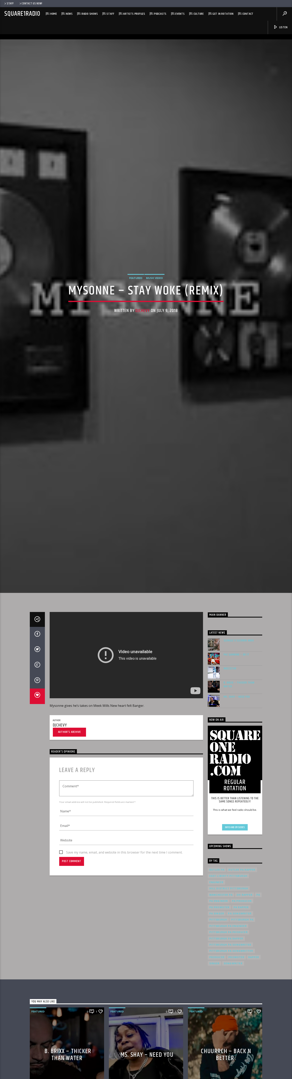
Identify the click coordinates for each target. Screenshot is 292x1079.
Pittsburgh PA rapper (226, 980)
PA (258, 936)
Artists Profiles (134, 13)
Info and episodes (235, 869)
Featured (135, 297)
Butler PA (217, 911)
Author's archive (69, 773)
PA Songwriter (239, 955)
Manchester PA (221, 936)
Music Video (154, 297)
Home (53, 13)
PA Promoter (219, 949)
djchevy (142, 329)
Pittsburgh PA (242, 961)
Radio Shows (90, 13)
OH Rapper (244, 936)
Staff (10, 3)
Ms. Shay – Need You (237, 738)
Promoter (236, 998)
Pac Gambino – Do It (236, 696)
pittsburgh (218, 961)
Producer (217, 998)
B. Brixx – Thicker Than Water (239, 726)
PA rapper (241, 949)
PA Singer (216, 955)
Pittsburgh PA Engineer (228, 967)
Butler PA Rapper (241, 911)
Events (180, 13)
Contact (248, 13)
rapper (253, 998)
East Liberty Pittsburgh (228, 917)
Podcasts (160, 13)
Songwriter (233, 1005)
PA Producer (242, 942)
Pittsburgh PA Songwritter (231, 992)
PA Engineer (218, 942)
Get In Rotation (223, 13)
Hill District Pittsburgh (228, 930)
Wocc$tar (230, 710)
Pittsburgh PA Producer (228, 973)
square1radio (22, 14)
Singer (214, 1005)
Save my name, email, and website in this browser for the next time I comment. (124, 894)
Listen (283, 27)
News (69, 13)
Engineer (216, 924)
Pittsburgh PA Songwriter (230, 986)
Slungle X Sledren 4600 (239, 682)
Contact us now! (32, 3)
